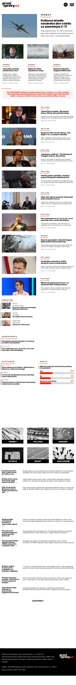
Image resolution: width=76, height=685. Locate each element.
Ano (41, 373)
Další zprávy (38, 603)
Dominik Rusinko (18, 307)
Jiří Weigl (16, 316)
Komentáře (7, 302)
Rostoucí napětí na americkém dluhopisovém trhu (24, 310)
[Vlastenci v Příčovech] (6, 327)
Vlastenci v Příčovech (21, 326)
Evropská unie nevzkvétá (22, 318)
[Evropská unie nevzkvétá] (6, 319)
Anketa (43, 363)
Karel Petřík (16, 324)
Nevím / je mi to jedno (48, 383)
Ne (41, 378)
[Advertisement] (54, 312)
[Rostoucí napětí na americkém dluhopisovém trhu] (6, 310)
